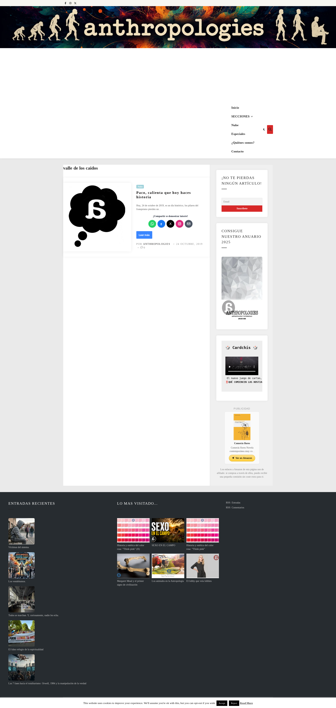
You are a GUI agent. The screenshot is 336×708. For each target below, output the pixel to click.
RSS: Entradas (233, 502)
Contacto (237, 151)
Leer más (144, 236)
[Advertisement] (168, 74)
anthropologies (156, 244)
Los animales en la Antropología (168, 581)
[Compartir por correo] (188, 224)
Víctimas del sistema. (18, 547)
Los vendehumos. (17, 581)
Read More (246, 703)
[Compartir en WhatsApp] (152, 224)
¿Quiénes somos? (242, 142)
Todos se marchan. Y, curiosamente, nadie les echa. (33, 615)
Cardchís (241, 347)
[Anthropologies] (168, 27)
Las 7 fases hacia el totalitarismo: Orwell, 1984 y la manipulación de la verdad (47, 683)
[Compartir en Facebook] (161, 224)
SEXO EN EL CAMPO (163, 545)
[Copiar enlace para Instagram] (179, 224)
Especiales (238, 134)
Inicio (235, 107)
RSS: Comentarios (235, 507)
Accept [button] (222, 703)
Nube (235, 125)
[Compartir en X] (170, 224)
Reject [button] (234, 703)
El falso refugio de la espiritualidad (25, 649)
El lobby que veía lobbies (199, 581)
